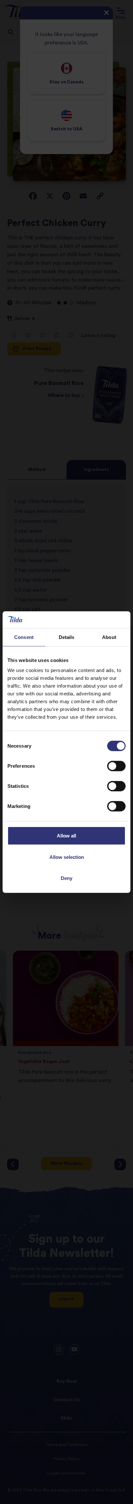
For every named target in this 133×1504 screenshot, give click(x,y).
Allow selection (66, 857)
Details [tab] (67, 637)
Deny (66, 878)
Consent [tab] (24, 637)
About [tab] (109, 637)
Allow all (66, 835)
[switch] (116, 766)
